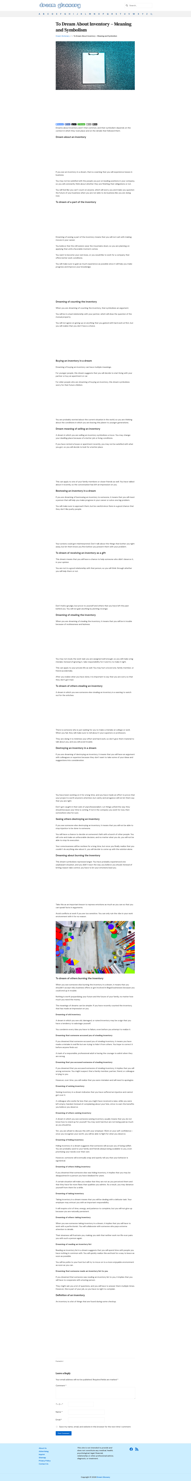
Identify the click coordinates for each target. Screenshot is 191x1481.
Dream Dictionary (63, 36)
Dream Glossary (103, 1477)
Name (59, 1412)
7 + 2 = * (59, 1404)
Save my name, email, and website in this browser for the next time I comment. (95, 1426)
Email (59, 1419)
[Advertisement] (95, 109)
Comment (61, 1385)
